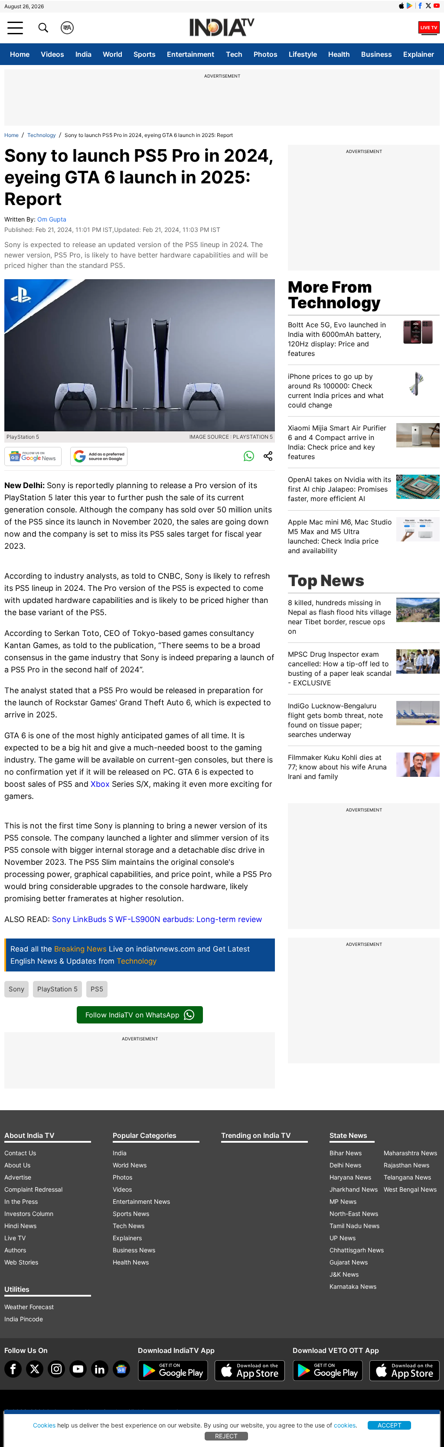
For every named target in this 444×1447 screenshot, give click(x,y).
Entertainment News (141, 1201)
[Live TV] (429, 27)
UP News (343, 1238)
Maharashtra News (410, 1153)
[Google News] (33, 456)
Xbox (101, 784)
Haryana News (350, 1177)
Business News (134, 1250)
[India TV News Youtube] (437, 6)
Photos (266, 54)
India (83, 54)
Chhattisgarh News (357, 1250)
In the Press (21, 1201)
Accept (390, 1425)
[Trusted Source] (98, 456)
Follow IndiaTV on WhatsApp (132, 1014)
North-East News (354, 1213)
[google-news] (121, 1369)
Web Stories (21, 1262)
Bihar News (346, 1153)
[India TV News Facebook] (420, 6)
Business (376, 54)
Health (339, 54)
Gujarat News (349, 1262)
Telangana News (407, 1177)
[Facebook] (13, 1369)
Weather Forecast (29, 1306)
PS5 (97, 989)
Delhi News (345, 1165)
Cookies (44, 1425)
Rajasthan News (406, 1165)
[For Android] (328, 1370)
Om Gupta (51, 219)
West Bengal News (410, 1189)
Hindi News (20, 1225)
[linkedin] (99, 1369)
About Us (17, 1165)
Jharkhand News (354, 1189)
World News (130, 1165)
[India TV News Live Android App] (173, 1370)
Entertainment (190, 54)
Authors (15, 1250)
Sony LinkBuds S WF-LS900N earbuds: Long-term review (157, 919)
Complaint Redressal (33, 1189)
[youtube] (78, 1369)
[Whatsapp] (249, 456)
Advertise (17, 1177)
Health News (131, 1262)
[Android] (410, 6)
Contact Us (20, 1153)
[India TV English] (222, 28)
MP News (343, 1201)
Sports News (131, 1213)
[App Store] (250, 1370)
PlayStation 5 (57, 989)
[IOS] (401, 6)
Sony (16, 989)
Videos (52, 54)
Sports (145, 54)
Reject (226, 1436)
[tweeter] (34, 1369)
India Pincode (23, 1319)
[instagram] (56, 1369)
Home (19, 54)
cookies (345, 1425)
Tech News (128, 1225)
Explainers (127, 1238)
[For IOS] (404, 1370)
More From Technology (334, 294)
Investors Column (28, 1213)
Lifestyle (303, 54)
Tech (234, 54)
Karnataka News (353, 1286)
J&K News (344, 1274)
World (112, 54)
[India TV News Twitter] (428, 6)
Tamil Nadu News (354, 1225)
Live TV (15, 1238)
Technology (41, 135)
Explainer (418, 54)
